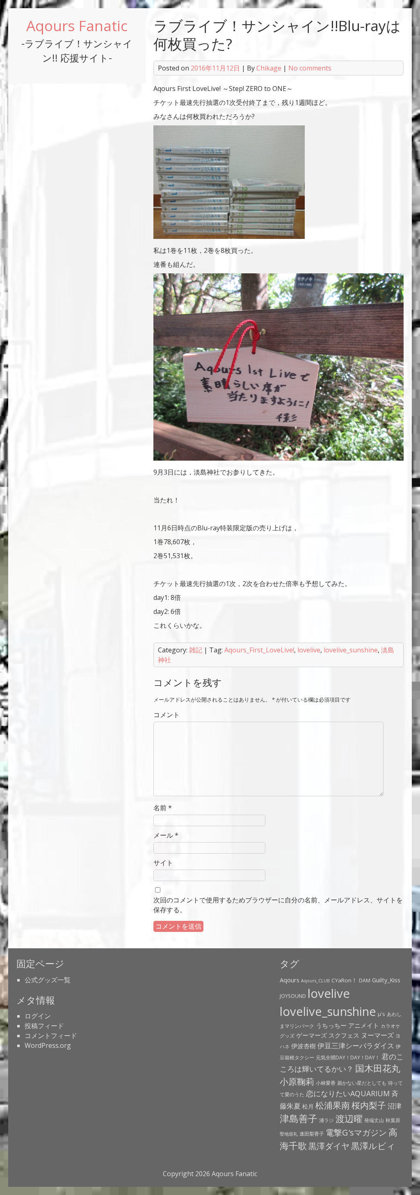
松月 (308, 1106)
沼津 (395, 1106)
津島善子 (298, 1118)
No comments (309, 68)
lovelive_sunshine (351, 649)
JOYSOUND (293, 996)
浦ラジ (326, 1120)
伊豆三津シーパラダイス (355, 1045)
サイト (163, 862)
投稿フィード (44, 1025)
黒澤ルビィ (373, 1146)
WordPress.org (48, 1045)
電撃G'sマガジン (356, 1132)
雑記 (195, 649)
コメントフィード (51, 1035)
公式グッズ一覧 (48, 979)
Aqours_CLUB (315, 981)
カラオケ (390, 1025)
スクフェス (344, 1035)
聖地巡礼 (289, 1134)
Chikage (268, 68)
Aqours (289, 980)
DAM (364, 980)
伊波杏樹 (303, 1045)
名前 (162, 807)
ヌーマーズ (377, 1035)
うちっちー (331, 1025)
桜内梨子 (369, 1105)
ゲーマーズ (311, 1035)
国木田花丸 (377, 1068)
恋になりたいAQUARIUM (348, 1093)
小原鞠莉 (297, 1081)
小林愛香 (326, 1082)
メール (165, 835)
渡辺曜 (349, 1119)
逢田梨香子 (311, 1133)
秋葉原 (393, 1120)
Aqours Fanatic (77, 25)
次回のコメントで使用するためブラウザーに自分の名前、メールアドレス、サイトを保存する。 (278, 904)
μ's (381, 1014)
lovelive (308, 649)
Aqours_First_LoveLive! (259, 649)
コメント (166, 714)
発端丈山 (374, 1120)
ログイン (38, 1015)
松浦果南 (332, 1105)
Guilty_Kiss (386, 980)
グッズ (287, 1035)
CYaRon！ (344, 980)
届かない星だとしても (361, 1082)
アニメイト (363, 1025)
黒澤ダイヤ (328, 1146)
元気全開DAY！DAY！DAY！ (348, 1057)
